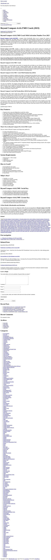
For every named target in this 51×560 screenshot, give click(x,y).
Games (4, 21)
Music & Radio (6, 467)
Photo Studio (6, 492)
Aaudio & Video (6, 339)
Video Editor (6, 539)
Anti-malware (6, 348)
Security (5, 13)
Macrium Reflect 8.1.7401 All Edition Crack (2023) (10, 256)
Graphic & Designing (7, 19)
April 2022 (5, 327)
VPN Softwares (6, 546)
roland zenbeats (44, 225)
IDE (4, 433)
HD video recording (7, 430)
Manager (5, 451)
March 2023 (5, 325)
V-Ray (4, 533)
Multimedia (5, 16)
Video (4, 534)
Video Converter (6, 537)
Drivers (4, 402)
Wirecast (5, 555)
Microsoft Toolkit (6, 457)
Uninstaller (5, 526)
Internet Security (6, 440)
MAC (4, 10)
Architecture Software (7, 357)
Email (2, 289)
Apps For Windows (7, 356)
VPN (4, 544)
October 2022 (6, 326)
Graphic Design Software (8, 427)
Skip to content (4, 1)
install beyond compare (32, 222)
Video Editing (6, 538)
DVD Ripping (6, 403)
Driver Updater (6, 401)
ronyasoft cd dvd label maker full (22, 231)
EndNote (5, 411)
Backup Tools (6, 368)
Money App (5, 460)
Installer (5, 437)
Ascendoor (26, 558)
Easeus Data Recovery (8, 405)
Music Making (6, 468)
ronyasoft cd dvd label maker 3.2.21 (10, 228)
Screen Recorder (6, 501)
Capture (5, 374)
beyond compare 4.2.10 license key (34, 220)
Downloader (5, 398)
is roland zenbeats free (42, 222)
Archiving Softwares (7, 358)
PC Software (6, 484)
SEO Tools (5, 507)
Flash (4, 419)
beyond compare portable (21, 222)
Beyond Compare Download (39, 221)
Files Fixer (5, 416)
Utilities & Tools (6, 530)
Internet (4, 438)
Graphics (5, 428)
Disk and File (6, 392)
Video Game (5, 542)
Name (2, 286)
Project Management (7, 495)
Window (5, 551)
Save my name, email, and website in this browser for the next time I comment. (18, 294)
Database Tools (6, 387)
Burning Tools (6, 372)
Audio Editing (6, 363)
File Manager (6, 414)
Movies (4, 461)
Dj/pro (4, 393)
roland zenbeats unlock (12, 227)
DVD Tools (5, 18)
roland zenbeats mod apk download (37, 226)
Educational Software (7, 410)
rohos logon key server (22, 225)
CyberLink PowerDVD (8, 385)
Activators (5, 342)
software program (7, 510)
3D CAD (5, 334)
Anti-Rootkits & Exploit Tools (9, 349)
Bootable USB (6, 369)
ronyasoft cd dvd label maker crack (38, 229)
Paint (4, 480)
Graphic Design (6, 426)
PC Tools (5, 486)
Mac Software (6, 448)
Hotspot (5, 432)
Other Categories (6, 479)
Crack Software (4, 24)
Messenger (5, 455)
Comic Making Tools (7, 379)
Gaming (5, 424)
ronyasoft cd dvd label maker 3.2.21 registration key (29, 228)
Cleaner (4, 377)
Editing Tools (6, 408)
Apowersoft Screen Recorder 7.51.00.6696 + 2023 (14, 309)
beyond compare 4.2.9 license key (13, 221)
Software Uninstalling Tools (9, 512)
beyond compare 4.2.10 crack (7, 220)
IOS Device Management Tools (9, 442)
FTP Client (9, 24)
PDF (4, 487)
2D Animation (6, 333)
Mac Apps (5, 446)
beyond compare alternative (26, 221)
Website (2, 291)
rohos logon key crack (14, 223)
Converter (5, 380)
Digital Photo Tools (7, 391)
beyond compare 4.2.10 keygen (20, 220)
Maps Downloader (7, 452)
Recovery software (7, 498)
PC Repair (5, 483)
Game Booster (6, 421)
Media (4, 454)
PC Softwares (6, 485)
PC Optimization (6, 481)
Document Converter (7, 395)
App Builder (5, 352)
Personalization (6, 490)
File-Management (7, 415)
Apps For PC (6, 355)
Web (4, 548)
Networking (5, 472)
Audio (4, 360)
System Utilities (6, 519)
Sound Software (6, 514)
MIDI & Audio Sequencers (9, 458)
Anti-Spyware (6, 350)
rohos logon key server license (33, 225)
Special (4, 515)
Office (4, 473)
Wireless (5, 556)
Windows (5, 11)
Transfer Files (6, 522)
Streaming (5, 516)
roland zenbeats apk (12, 226)
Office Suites (6, 475)
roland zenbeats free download (23, 226)
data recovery (6, 386)
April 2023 (5, 324)
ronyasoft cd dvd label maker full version (38, 231)
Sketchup (5, 508)
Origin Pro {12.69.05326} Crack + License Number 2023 (15, 311)
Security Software (7, 505)
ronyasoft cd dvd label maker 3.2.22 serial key (20, 229)
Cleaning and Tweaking (8, 378)
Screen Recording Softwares (9, 503)
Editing (4, 407)
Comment (3, 284)
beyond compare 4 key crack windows (28, 219)
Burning (5, 371)
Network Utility (6, 471)
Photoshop (5, 493)
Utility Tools (5, 12)
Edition (4, 409)
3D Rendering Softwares (8, 338)
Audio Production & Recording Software (11, 366)
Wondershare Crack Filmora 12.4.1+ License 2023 (10, 247)
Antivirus (5, 15)
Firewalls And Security (8, 418)
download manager (7, 397)
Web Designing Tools (7, 549)
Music (4, 466)
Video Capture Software (8, 536)
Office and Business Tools (8, 474)
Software (5, 509)
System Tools (6, 518)
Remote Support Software (8, 499)
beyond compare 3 (15, 219)
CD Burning (5, 375)
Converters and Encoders (8, 381)
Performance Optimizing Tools (9, 489)
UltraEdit (5, 524)
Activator (5, 17)
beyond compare (7, 219)
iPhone (4, 443)
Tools (4, 521)
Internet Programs (7, 439)
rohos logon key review (12, 225)
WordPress (37, 558)
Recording (5, 496)
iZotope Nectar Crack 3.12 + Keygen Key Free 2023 (14, 306)
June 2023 (5, 323)
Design (4, 389)
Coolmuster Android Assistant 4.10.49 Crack (9, 265)
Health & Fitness (6, 431)
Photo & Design (6, 491)
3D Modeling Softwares (8, 337)
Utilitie (4, 527)
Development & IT (7, 390)
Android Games (6, 346)
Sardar (2, 31)
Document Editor (6, 396)
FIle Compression (7, 413)
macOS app (5, 449)
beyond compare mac (10, 222)
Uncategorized (6, 525)
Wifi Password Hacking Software (10, 550)
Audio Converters (7, 362)
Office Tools (5, 477)
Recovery (5, 497)
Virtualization (6, 543)
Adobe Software (6, 344)
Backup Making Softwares (8, 367)
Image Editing (6, 434)
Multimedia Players (7, 465)
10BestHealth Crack (5, 3)
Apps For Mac (6, 354)
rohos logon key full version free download (29, 223)
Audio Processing (7, 364)
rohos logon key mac (42, 223)
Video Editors (6, 540)
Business (5, 373)
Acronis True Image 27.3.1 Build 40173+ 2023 (13, 308)
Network (5, 469)
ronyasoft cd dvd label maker (24, 227)
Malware (5, 450)
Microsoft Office (6, 456)
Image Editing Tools (7, 436)
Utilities (4, 528)
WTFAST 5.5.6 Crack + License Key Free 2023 (13, 310)
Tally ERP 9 (5, 520)
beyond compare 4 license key (42, 219)
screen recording (6, 502)
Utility (4, 531)
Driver (4, 399)
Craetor (4, 384)
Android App (6, 345)
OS (4, 478)
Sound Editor (6, 513)
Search (2, 299)
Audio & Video (6, 361)
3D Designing (6, 336)
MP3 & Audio (6, 462)
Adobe (4, 343)
